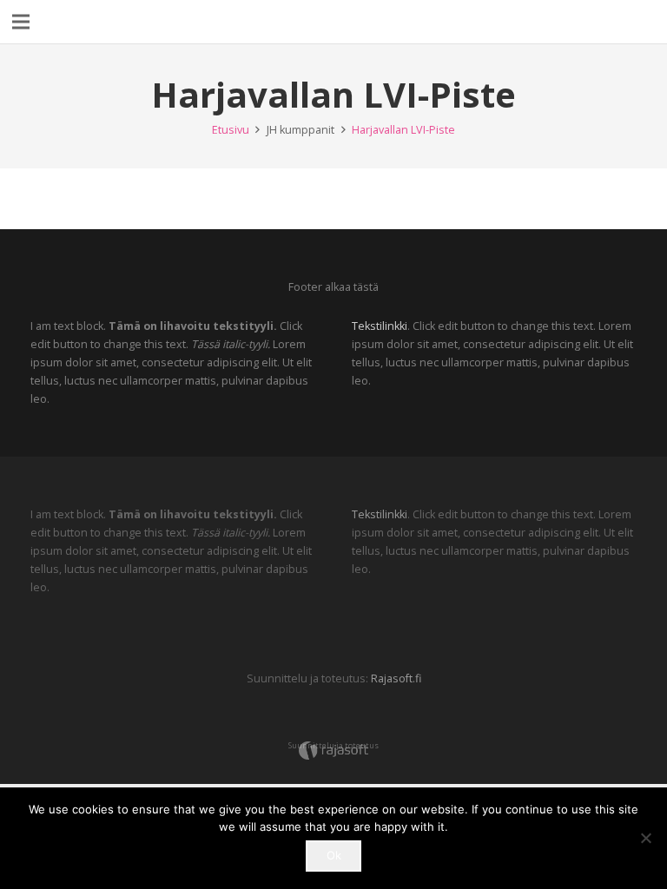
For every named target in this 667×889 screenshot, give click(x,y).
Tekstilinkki (379, 326)
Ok (334, 855)
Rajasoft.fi (396, 678)
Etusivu (230, 129)
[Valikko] (21, 21)
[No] (645, 837)
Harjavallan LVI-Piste (403, 129)
